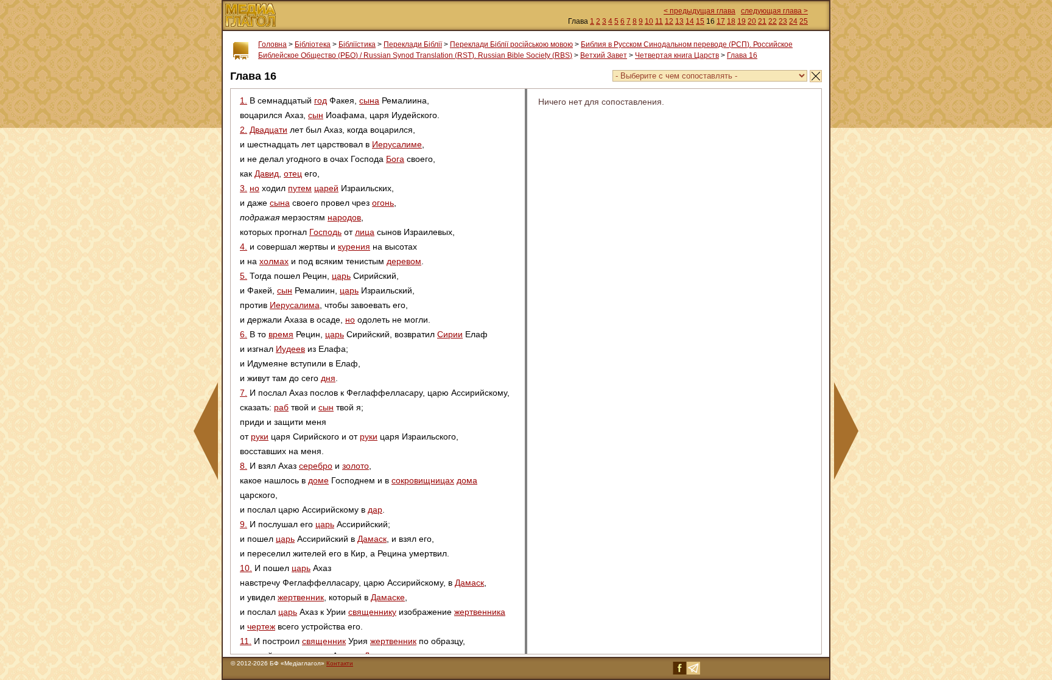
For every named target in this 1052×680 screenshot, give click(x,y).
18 (731, 21)
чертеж (261, 626)
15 (700, 21)
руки (259, 436)
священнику (372, 612)
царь (341, 276)
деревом (404, 261)
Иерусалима (295, 305)
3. (243, 188)
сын (315, 115)
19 (741, 21)
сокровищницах (422, 480)
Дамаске (388, 597)
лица (364, 232)
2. (243, 130)
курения (354, 246)
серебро (315, 466)
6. (243, 334)
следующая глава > (774, 11)
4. (243, 246)
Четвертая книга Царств (677, 55)
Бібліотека (313, 44)
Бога (395, 159)
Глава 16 (742, 55)
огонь (383, 203)
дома (467, 480)
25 (803, 21)
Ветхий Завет (603, 55)
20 (752, 21)
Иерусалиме (397, 144)
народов (344, 217)
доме (318, 480)
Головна (272, 44)
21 (762, 21)
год (320, 100)
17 (721, 21)
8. (243, 466)
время (280, 334)
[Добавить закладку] (241, 51)
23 (783, 21)
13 (679, 21)
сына (369, 100)
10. (246, 568)
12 (669, 21)
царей (326, 188)
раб (281, 407)
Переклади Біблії (413, 44)
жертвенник (301, 597)
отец (293, 173)
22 (772, 21)
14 (690, 21)
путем (300, 188)
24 (793, 21)
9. (243, 524)
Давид (266, 173)
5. (243, 276)
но (254, 188)
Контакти (339, 663)
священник (324, 641)
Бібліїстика (357, 44)
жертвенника (479, 612)
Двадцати (268, 130)
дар (375, 509)
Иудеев (290, 349)
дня (328, 378)
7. (243, 393)
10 (649, 21)
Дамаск (372, 539)
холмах (274, 261)
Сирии (450, 334)
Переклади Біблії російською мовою (511, 44)
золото (355, 466)
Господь (325, 232)
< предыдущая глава (699, 11)
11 (659, 21)
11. (245, 641)
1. (243, 100)
